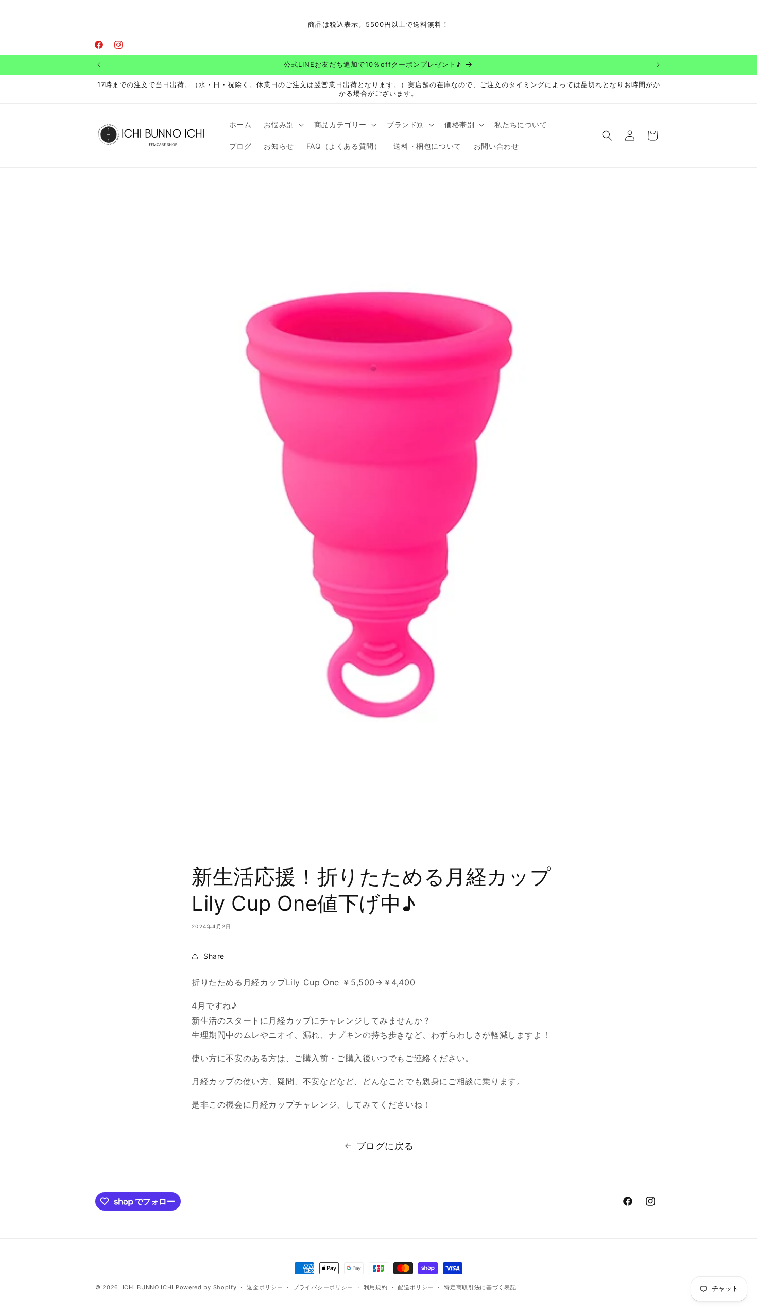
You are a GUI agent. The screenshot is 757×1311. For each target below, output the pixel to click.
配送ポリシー (416, 1287)
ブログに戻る (385, 1145)
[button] (282, 124)
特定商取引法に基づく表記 (480, 1287)
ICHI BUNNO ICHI (148, 1287)
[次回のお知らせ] (658, 65)
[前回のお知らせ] (99, 65)
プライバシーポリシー (323, 1287)
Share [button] (214, 955)
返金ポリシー (265, 1287)
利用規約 (376, 1287)
